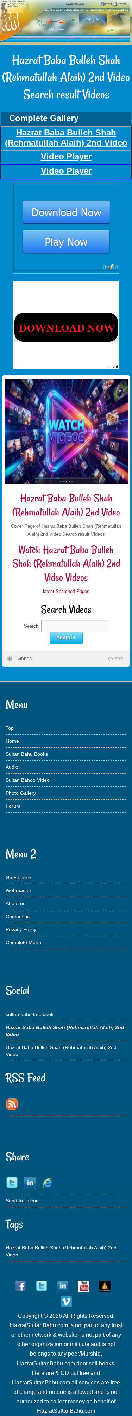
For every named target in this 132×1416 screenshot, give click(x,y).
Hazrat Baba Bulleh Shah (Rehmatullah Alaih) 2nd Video (66, 505)
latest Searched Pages (66, 591)
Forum (13, 806)
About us (15, 903)
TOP (119, 659)
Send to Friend (22, 1200)
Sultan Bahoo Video (28, 780)
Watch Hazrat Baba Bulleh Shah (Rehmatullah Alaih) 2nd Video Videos (66, 563)
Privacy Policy (21, 929)
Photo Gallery (21, 793)
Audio (12, 767)
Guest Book (19, 877)
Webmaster (18, 890)
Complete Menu (23, 942)
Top (10, 728)
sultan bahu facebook (30, 1014)
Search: (32, 626)
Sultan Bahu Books (27, 754)
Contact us (18, 916)
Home (12, 741)
